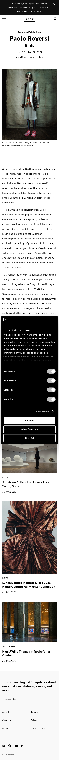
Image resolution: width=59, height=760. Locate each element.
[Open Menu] (4, 19)
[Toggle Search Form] (55, 18)
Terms (34, 712)
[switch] (51, 380)
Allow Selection (29, 429)
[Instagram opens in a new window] (3, 746)
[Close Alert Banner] (54, 4)
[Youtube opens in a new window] (16, 746)
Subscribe (10, 699)
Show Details (42, 411)
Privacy (35, 720)
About (5, 712)
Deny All (29, 438)
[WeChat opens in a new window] (9, 746)
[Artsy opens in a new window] (22, 746)
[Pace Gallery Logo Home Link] (29, 19)
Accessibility (38, 728)
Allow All (29, 420)
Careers (6, 720)
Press (5, 728)
